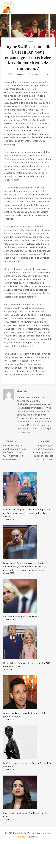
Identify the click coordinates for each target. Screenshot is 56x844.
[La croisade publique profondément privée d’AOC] (28, 792)
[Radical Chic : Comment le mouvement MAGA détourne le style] (28, 642)
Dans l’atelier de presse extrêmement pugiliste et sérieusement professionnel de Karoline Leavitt (26, 513)
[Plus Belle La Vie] (7, 7)
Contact (21, 836)
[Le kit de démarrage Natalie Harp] (28, 596)
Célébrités (28, 42)
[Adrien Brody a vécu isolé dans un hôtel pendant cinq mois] (28, 692)
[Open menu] (52, 6)
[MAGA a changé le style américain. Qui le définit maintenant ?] (28, 742)
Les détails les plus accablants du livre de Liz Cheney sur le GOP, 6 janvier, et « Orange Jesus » (14, 450)
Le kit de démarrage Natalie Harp (20, 616)
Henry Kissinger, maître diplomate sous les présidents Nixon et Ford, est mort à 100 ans (43, 450)
